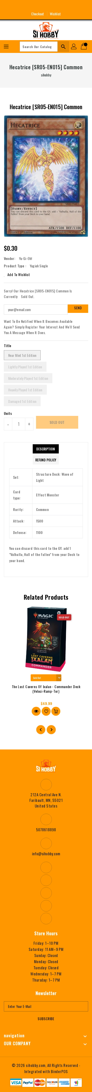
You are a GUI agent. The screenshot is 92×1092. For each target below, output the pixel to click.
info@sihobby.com (46, 853)
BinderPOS (59, 1071)
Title (8, 345)
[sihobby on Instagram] (36, 6)
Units (8, 413)
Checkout (37, 13)
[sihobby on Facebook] (27, 6)
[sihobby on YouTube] (46, 6)
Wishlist (55, 13)
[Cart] (84, 46)
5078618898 (46, 829)
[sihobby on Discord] (55, 6)
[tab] (46, 448)
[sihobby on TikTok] (65, 6)
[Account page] (74, 46)
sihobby (46, 74)
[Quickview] (36, 711)
